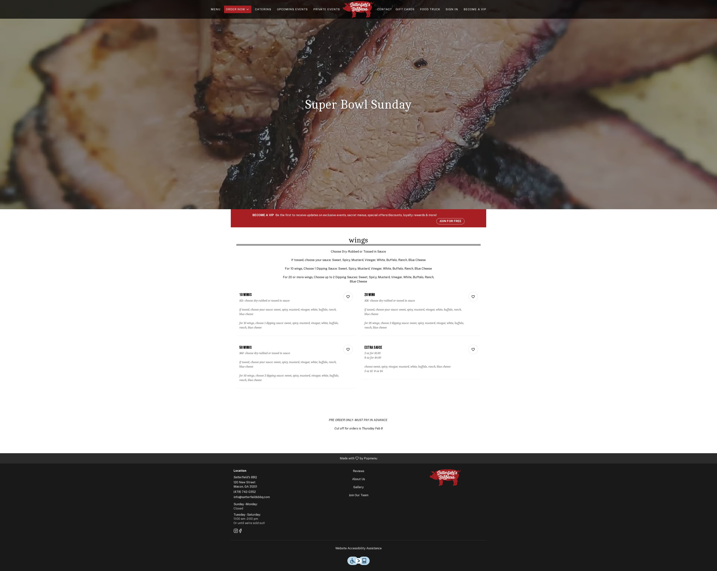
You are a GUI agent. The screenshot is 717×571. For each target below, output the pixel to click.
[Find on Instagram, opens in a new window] (236, 531)
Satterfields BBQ (445, 477)
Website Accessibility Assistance (358, 548)
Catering (263, 9)
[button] (237, 9)
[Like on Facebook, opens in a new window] (240, 531)
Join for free (450, 221)
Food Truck (430, 9)
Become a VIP (475, 9)
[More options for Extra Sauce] (473, 349)
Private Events (326, 9)
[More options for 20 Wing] (473, 296)
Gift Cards (405, 9)
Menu (215, 9)
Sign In (452, 9)
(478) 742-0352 (245, 492)
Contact (384, 9)
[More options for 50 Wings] (348, 349)
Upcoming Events (292, 9)
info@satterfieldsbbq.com (252, 497)
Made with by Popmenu (190, 458)
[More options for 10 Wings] (348, 296)
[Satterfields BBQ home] (358, 9)
